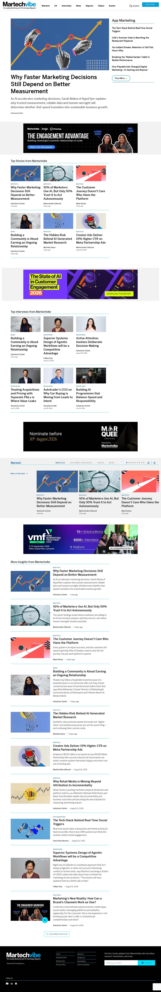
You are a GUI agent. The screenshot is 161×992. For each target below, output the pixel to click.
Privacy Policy (61, 965)
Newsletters (81, 961)
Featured (57, 895)
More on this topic (18, 473)
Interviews (66, 6)
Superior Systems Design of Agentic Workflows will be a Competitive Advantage (56, 345)
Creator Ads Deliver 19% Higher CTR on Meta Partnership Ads (91, 238)
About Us (80, 954)
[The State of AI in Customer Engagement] (80, 284)
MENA (13, 231)
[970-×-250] (80, 138)
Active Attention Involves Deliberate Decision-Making (89, 342)
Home (58, 954)
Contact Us (81, 958)
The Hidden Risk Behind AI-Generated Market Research (57, 238)
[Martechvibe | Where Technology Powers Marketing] (19, 5)
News (78, 6)
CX (55, 6)
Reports (89, 6)
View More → (121, 78)
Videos (101, 6)
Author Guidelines (83, 965)
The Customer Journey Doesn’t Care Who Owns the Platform (140, 502)
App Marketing (59, 817)
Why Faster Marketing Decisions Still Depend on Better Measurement (54, 84)
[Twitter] (8, 983)
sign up (147, 963)
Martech (46, 6)
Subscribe (150, 5)
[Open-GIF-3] (80, 436)
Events (112, 6)
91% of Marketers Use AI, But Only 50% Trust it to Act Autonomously (99, 502)
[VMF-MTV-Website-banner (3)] (80, 539)
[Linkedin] (13, 983)
